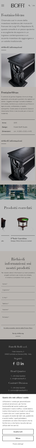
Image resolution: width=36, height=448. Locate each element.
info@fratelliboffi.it (19, 379)
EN (34, 6)
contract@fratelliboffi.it (19, 390)
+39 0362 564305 (18, 388)
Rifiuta (18, 438)
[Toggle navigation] (4, 5)
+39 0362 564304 (18, 376)
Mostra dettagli (18, 444)
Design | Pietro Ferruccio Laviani (21, 241)
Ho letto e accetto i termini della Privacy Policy (18, 328)
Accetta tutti (18, 432)
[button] (30, 5)
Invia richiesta (18, 333)
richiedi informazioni (11, 47)
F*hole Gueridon (19, 238)
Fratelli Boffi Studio (20, 127)
